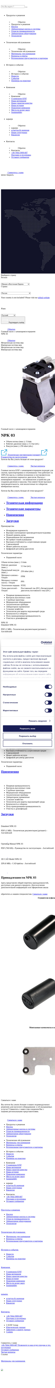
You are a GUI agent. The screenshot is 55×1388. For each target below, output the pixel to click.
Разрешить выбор (27, 736)
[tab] (30, 503)
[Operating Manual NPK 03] (4, 857)
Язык (3, 308)
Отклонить (27, 743)
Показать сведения (38, 721)
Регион (4, 277)
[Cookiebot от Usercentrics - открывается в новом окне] (41, 642)
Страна (4, 286)
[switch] (48, 695)
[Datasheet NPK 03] (4, 841)
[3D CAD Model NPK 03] (4, 872)
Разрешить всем (27, 728)
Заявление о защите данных (18, 1330)
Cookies (9, 1332)
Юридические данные (15, 1327)
